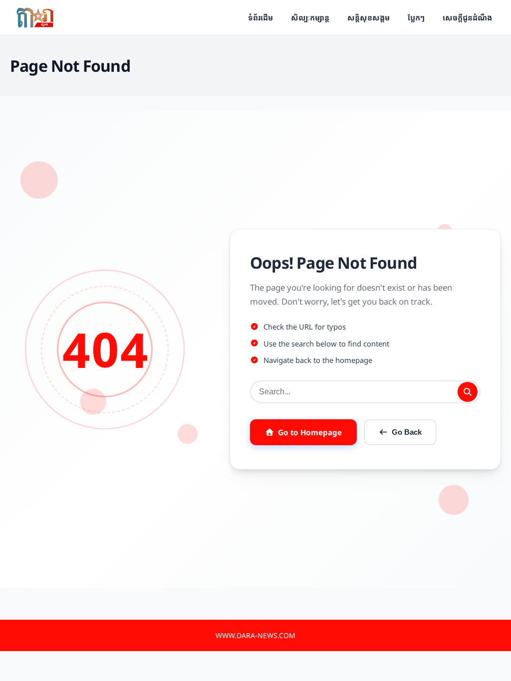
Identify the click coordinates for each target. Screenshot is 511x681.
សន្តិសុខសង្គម (368, 17)
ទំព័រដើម (260, 17)
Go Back (407, 432)
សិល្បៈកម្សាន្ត (310, 17)
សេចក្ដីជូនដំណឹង (467, 17)
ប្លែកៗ (416, 17)
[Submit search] (468, 392)
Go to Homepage (310, 432)
